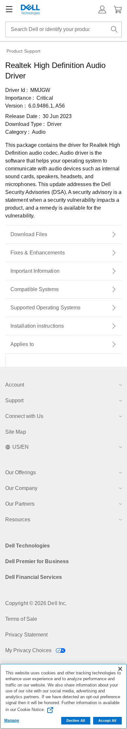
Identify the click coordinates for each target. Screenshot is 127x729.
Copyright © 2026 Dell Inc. (36, 603)
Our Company (21, 488)
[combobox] (63, 29)
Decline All (75, 720)
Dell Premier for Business (37, 561)
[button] (102, 9)
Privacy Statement (26, 634)
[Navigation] (9, 9)
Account (14, 385)
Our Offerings (20, 472)
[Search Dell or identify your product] (114, 29)
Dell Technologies (27, 545)
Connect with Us (24, 416)
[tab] (63, 234)
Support (14, 400)
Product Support (23, 51)
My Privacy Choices (29, 650)
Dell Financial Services (33, 577)
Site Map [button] (15, 432)
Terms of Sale (21, 619)
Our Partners (20, 504)
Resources (17, 519)
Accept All (107, 720)
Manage (11, 720)
